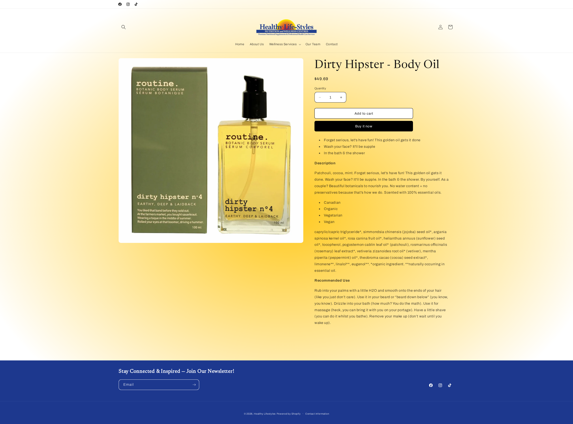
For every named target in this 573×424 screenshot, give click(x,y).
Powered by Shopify (289, 413)
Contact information (317, 413)
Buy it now (363, 126)
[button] (123, 27)
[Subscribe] (194, 384)
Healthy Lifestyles (265, 413)
